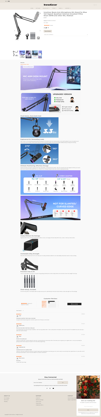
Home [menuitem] (32, 8)
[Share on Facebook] (44, 28)
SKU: (45, 22)
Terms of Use (38, 401)
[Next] (40, 30)
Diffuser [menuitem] (38, 8)
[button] (46, 25)
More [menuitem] (60, 8)
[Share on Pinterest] (48, 28)
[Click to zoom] (40, 13)
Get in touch (6, 399)
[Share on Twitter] (46, 28)
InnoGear (13, 414)
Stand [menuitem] (53, 8)
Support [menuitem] (67, 8)
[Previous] (14, 30)
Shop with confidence (48, 34)
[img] (18, 314)
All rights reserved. (19, 414)
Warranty (5, 401)
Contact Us (38, 398)
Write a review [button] (74, 304)
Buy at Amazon (48, 31)
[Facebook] (5, 1)
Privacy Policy (38, 403)
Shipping (45, 20)
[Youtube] (9, 1)
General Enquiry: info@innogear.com (74, 398)
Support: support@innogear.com (74, 399)
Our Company (6, 398)
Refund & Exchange (39, 399)
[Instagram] (7, 1)
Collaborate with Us (39, 405)
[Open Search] (94, 4)
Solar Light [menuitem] (46, 8)
